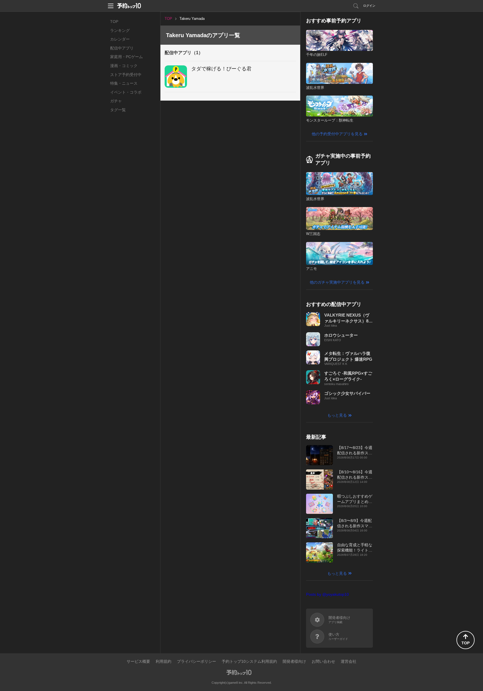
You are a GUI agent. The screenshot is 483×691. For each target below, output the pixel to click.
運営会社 (348, 661)
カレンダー (120, 39)
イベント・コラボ (125, 92)
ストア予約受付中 (125, 74)
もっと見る (337, 415)
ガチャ (116, 101)
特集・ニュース (124, 83)
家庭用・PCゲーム (126, 56)
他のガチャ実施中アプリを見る (337, 282)
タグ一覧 (118, 110)
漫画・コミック (124, 65)
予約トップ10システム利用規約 (249, 661)
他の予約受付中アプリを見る (337, 134)
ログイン (369, 5)
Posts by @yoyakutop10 (327, 594)
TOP (114, 21)
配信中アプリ (122, 48)
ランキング (120, 30)
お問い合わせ (323, 661)
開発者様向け (294, 661)
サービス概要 (138, 661)
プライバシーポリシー (196, 661)
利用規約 (163, 661)
